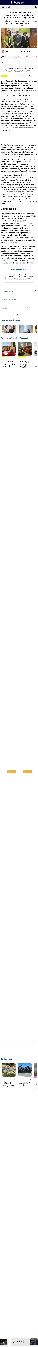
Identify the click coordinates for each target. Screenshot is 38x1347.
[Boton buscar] (3, 7)
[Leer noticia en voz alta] (2, 56)
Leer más (11, 772)
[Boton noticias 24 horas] (8, 7)
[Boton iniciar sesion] (36, 7)
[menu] (2, 2)
